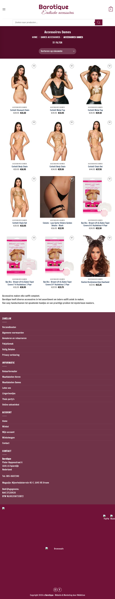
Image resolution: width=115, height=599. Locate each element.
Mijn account (8, 432)
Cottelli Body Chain (20, 166)
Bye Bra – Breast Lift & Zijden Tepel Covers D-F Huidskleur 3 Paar (57, 283)
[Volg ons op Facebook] (60, 590)
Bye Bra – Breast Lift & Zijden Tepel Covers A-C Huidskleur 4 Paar (95, 224)
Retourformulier (9, 371)
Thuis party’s (8, 399)
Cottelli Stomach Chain (19, 110)
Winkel (5, 426)
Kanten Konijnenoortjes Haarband (95, 282)
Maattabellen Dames (11, 382)
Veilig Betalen (8, 349)
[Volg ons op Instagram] (55, 590)
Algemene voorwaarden (13, 332)
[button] (4, 9)
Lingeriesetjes (8, 393)
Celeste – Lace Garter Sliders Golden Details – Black (57, 224)
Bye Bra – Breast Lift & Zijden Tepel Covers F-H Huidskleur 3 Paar (20, 283)
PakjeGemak (7, 343)
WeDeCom (81, 595)
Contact (5, 443)
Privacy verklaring (10, 355)
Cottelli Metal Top (57, 110)
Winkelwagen (8, 437)
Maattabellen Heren (11, 376)
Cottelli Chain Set (95, 166)
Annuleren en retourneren (14, 338)
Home (34, 37)
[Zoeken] (98, 22)
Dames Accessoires (50, 37)
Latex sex (6, 387)
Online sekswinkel (10, 404)
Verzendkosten (9, 327)
